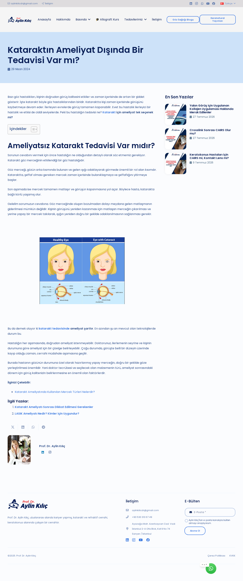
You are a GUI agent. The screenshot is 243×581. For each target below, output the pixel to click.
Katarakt (109, 112)
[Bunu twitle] (13, 427)
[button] (228, 3)
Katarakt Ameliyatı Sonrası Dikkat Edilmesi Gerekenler (54, 407)
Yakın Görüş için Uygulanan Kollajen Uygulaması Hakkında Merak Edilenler (211, 109)
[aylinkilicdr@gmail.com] (129, 510)
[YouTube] (208, 3)
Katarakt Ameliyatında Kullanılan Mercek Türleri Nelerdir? (55, 392)
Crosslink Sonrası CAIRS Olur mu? (210, 132)
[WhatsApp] (202, 3)
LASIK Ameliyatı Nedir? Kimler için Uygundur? (47, 414)
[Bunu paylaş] (23, 427)
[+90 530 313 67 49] (129, 517)
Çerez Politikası (216, 555)
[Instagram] (196, 3)
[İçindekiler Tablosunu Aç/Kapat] (32, 129)
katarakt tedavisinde (54, 329)
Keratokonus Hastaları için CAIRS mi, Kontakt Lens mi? (209, 156)
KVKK (232, 555)
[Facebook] (213, 3)
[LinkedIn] (191, 3)
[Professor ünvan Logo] (20, 20)
